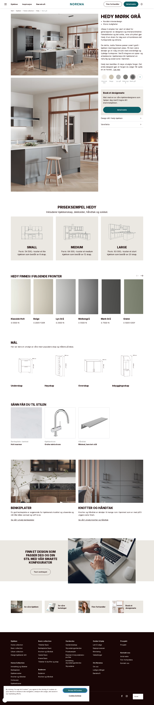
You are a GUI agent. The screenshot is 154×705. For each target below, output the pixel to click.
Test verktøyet (40, 572)
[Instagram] (128, 696)
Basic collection (17, 648)
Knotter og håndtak (18, 677)
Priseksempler (71, 652)
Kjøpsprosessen (99, 648)
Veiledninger (97, 655)
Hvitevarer (15, 680)
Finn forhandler (112, 4)
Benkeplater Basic (45, 648)
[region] (46, 693)
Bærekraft (40, 4)
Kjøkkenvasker (16, 673)
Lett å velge (97, 645)
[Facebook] (123, 696)
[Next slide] (141, 275)
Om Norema (98, 663)
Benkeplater (15, 670)
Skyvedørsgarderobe (73, 648)
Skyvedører (70, 666)
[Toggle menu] (5, 4)
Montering (97, 652)
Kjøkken (14, 4)
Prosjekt (123, 641)
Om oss (95, 667)
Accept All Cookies (75, 690)
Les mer (116, 69)
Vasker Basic (43, 655)
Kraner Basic (42, 658)
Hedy (37, 11)
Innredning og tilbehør (19, 667)
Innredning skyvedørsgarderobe (73, 662)
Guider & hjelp (98, 641)
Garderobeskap (71, 645)
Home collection (28, 11)
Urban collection (17, 652)
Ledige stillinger (99, 670)
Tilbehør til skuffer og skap (48, 662)
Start (12, 11)
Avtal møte (131, 4)
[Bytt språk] (141, 4)
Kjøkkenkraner (16, 683)
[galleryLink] (54, 46)
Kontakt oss (125, 653)
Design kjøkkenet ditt (19, 655)
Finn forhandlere (126, 660)
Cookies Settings (75, 696)
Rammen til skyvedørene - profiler (75, 656)
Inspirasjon (27, 4)
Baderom (42, 670)
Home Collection (17, 663)
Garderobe (70, 641)
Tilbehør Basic (43, 645)
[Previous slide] (137, 275)
